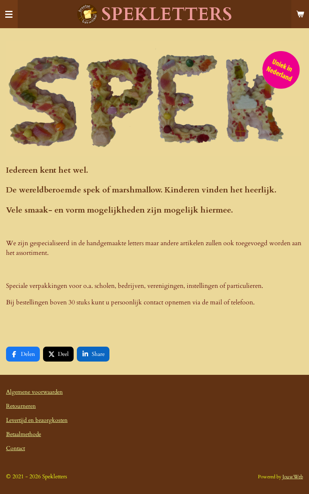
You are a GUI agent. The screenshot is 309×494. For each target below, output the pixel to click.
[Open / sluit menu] (9, 14)
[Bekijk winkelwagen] (300, 14)
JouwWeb (292, 476)
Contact (15, 448)
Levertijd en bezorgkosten (37, 420)
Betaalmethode (23, 434)
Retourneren (21, 406)
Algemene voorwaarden (34, 392)
